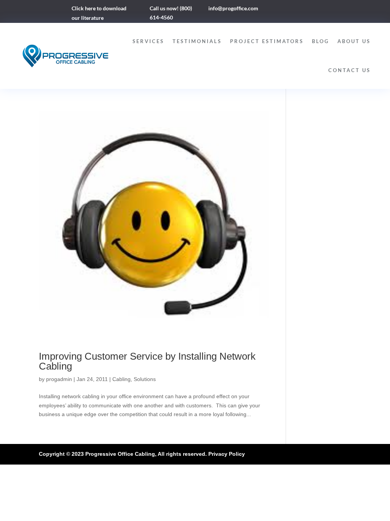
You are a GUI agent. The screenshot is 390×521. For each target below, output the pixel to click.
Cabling (121, 379)
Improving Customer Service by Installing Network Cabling (147, 361)
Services (148, 41)
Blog (320, 41)
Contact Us (349, 70)
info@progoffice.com (233, 8)
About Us (354, 41)
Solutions (145, 379)
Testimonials (197, 41)
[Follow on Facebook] (275, 10)
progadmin (59, 379)
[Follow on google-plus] (305, 10)
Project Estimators (267, 41)
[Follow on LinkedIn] (290, 10)
